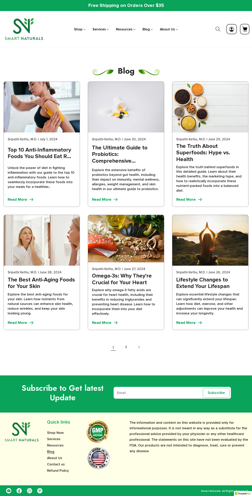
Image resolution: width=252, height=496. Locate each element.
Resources (55, 445)
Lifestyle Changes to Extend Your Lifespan (203, 283)
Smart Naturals (211, 491)
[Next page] (138, 347)
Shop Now (55, 433)
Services (53, 439)
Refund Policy (58, 470)
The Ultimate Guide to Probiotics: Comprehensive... (119, 154)
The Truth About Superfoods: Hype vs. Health (203, 153)
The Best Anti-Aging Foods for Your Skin (41, 283)
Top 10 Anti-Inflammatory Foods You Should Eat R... (39, 153)
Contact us (56, 464)
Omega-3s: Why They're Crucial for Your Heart (122, 279)
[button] (79, 29)
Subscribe (216, 393)
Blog (50, 451)
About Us (54, 458)
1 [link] (113, 347)
